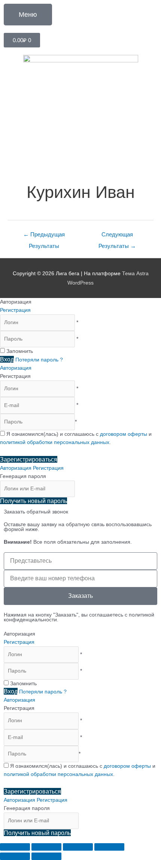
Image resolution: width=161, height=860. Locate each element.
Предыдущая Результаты (44, 237)
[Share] (46, 847)
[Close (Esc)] (15, 847)
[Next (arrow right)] (46, 856)
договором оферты (123, 434)
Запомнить (19, 351)
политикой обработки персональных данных (54, 442)
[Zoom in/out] (109, 847)
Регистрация (15, 310)
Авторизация (15, 368)
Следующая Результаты (117, 237)
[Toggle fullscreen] (78, 847)
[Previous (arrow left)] (15, 856)
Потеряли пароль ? (39, 360)
